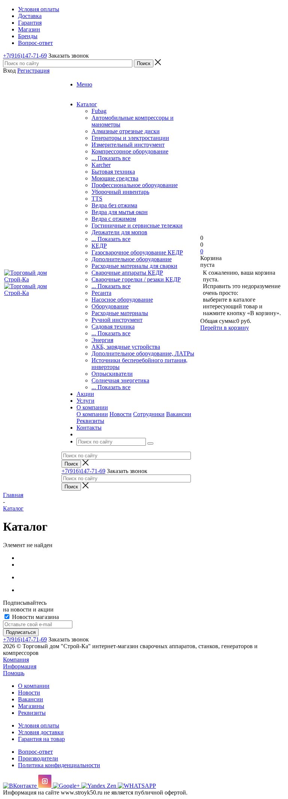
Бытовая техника (113, 171)
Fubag (99, 111)
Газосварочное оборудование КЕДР (137, 252)
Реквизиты (90, 421)
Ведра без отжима (114, 205)
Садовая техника (113, 326)
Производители (38, 758)
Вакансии (178, 414)
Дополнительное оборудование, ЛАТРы (143, 353)
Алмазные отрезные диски (126, 131)
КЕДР (99, 246)
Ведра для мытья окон (120, 212)
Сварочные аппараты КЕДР (127, 272)
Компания (16, 659)
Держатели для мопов (119, 232)
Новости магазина (34, 617)
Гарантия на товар (41, 739)
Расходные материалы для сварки (134, 266)
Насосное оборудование (122, 299)
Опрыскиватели (112, 373)
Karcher (101, 165)
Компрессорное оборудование (130, 151)
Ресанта (101, 293)
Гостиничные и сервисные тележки (137, 225)
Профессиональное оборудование (135, 185)
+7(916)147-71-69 (25, 55)
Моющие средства (115, 178)
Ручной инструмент (117, 320)
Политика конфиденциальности (59, 765)
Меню (84, 84)
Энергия (102, 340)
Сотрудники (149, 414)
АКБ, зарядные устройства (126, 347)
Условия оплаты (38, 725)
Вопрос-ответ (35, 751)
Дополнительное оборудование (132, 259)
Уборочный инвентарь (120, 192)
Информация (19, 666)
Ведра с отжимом (114, 219)
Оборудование (110, 306)
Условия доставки (41, 732)
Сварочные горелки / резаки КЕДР (136, 279)
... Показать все (111, 158)
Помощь (13, 673)
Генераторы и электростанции (130, 138)
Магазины (31, 706)
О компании (92, 414)
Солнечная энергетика (120, 380)
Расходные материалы (120, 313)
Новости (121, 414)
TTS (97, 198)
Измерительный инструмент (128, 144)
